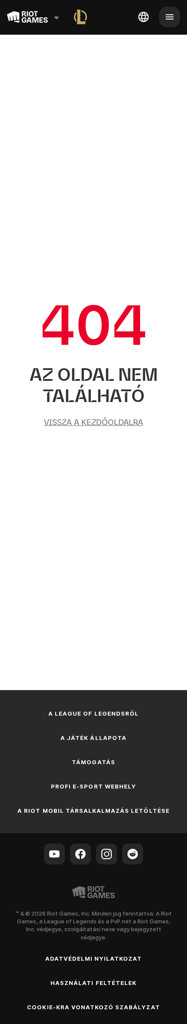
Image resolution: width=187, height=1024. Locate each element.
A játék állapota (93, 737)
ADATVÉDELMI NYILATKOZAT (93, 958)
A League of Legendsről (93, 713)
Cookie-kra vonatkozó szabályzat (93, 1007)
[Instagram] (106, 854)
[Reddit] (132, 854)
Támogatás (93, 762)
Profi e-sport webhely (93, 786)
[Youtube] (54, 854)
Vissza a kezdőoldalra (93, 422)
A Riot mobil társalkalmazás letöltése (93, 810)
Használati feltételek (93, 982)
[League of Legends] (80, 17)
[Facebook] (80, 854)
